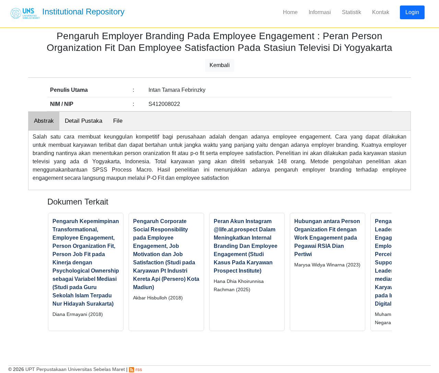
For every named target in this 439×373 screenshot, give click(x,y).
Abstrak (44, 121)
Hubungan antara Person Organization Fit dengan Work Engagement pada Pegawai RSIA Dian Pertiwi (327, 237)
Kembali (220, 65)
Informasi (320, 12)
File (117, 121)
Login (412, 12)
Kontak (380, 12)
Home (290, 12)
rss (138, 369)
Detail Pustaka (83, 121)
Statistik (351, 12)
